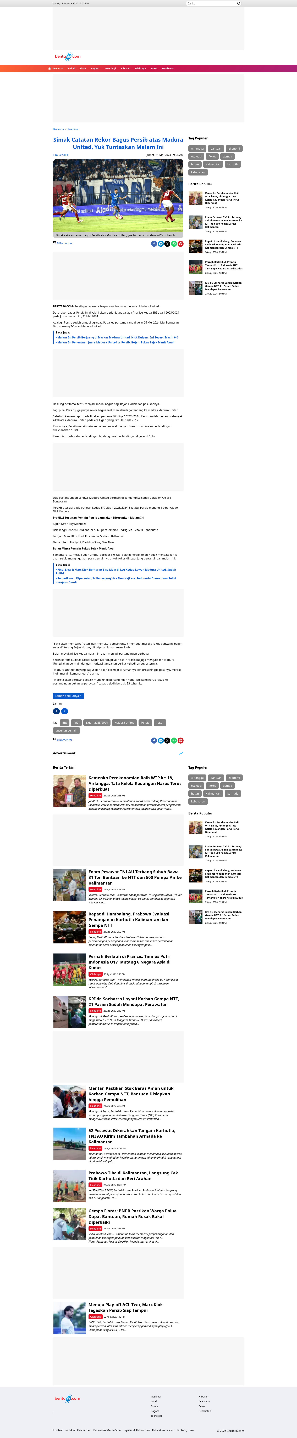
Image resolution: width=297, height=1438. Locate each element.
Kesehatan (168, 68)
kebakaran (198, 172)
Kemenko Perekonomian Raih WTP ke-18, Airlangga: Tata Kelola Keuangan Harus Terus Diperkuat (222, 198)
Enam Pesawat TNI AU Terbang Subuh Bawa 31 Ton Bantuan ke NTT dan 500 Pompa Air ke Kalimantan (223, 222)
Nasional (58, 68)
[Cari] (239, 3)
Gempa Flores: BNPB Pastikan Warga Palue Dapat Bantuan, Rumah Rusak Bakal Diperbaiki (133, 1216)
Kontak (57, 1430)
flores (212, 156)
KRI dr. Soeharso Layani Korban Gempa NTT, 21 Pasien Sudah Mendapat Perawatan (223, 286)
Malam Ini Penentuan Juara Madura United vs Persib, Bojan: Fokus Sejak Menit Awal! (115, 342)
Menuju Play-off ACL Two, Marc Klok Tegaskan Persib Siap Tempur (126, 1307)
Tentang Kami (185, 1430)
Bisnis (82, 68)
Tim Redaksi (61, 155)
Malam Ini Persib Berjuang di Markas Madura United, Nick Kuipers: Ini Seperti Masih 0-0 (117, 337)
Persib (145, 722)
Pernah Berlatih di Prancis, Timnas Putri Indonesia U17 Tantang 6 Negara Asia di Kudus (224, 265)
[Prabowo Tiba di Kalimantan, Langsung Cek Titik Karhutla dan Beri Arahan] (69, 1186)
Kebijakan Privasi (163, 1430)
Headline (72, 129)
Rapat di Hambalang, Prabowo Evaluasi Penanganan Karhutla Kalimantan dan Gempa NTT (223, 244)
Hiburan (125, 68)
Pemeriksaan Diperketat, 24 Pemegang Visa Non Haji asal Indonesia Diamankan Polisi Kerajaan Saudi (116, 580)
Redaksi (70, 1430)
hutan (195, 164)
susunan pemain (66, 730)
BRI (64, 722)
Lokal (71, 68)
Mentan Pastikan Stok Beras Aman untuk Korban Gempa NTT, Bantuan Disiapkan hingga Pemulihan (131, 1093)
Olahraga (140, 68)
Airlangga (197, 148)
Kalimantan (213, 164)
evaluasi (196, 156)
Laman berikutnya (67, 696)
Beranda (58, 129)
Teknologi (110, 68)
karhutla (232, 164)
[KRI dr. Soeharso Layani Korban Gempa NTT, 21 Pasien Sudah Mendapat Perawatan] (195, 288)
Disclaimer (84, 1430)
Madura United (124, 722)
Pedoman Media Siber (107, 1430)
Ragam (95, 68)
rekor (160, 722)
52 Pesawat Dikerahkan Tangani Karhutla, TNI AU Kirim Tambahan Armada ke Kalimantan (132, 1136)
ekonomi (234, 148)
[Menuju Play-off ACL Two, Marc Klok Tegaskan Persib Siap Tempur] (69, 1318)
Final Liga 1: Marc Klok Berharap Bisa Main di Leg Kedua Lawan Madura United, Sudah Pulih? (116, 571)
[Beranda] (49, 68)
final (76, 722)
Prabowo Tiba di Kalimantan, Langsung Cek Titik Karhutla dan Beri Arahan (133, 1175)
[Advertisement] (148, 31)
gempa (227, 156)
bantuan (216, 148)
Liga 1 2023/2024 (97, 722)
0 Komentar (64, 243)
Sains (154, 68)
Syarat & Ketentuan (137, 1430)
